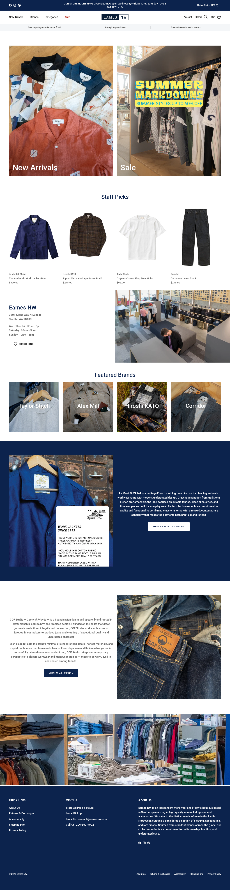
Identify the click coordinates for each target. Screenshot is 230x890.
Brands (34, 17)
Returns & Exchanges (21, 813)
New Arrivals (16, 17)
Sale (67, 17)
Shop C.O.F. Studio (61, 672)
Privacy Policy (17, 830)
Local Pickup (74, 813)
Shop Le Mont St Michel (169, 526)
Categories (51, 17)
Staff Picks (115, 197)
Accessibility (16, 819)
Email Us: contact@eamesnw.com (86, 819)
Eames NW (22, 874)
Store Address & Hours (80, 807)
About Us (14, 807)
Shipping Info (17, 824)
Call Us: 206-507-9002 (80, 824)
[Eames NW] (115, 17)
